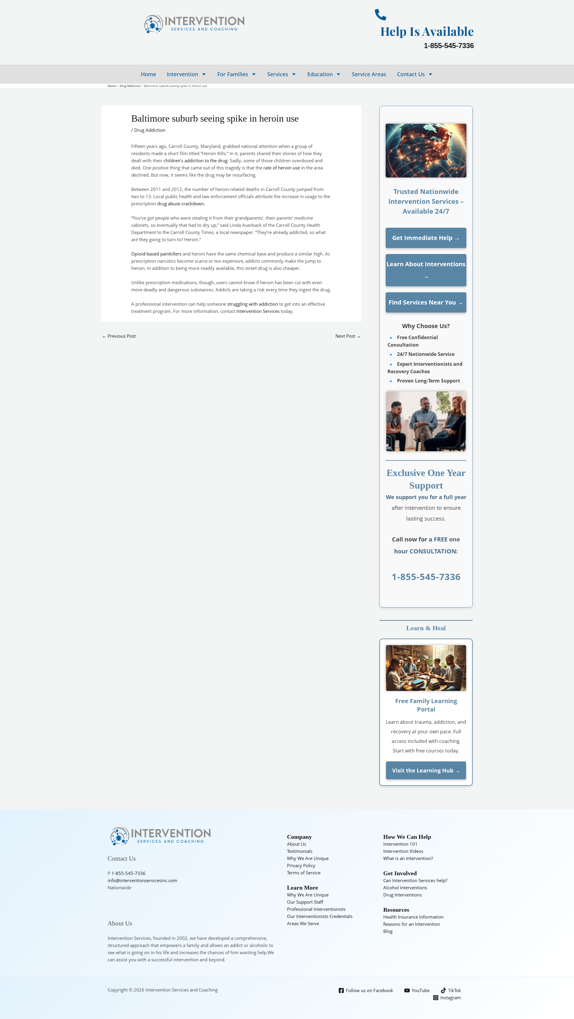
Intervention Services (258, 311)
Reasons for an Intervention (411, 924)
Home (148, 74)
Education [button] (320, 74)
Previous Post (119, 336)
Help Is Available (427, 31)
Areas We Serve (303, 923)
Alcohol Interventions (405, 888)
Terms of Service (303, 873)
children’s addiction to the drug (196, 160)
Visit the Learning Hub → (426, 770)
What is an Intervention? (408, 858)
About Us (296, 844)
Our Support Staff (305, 902)
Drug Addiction (149, 130)
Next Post (348, 336)
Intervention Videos (403, 851)
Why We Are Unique (308, 858)
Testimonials (299, 851)
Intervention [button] (182, 74)
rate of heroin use (281, 168)
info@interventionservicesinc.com (142, 880)
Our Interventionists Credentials (319, 916)
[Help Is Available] (380, 14)
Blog (388, 931)
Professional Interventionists (316, 909)
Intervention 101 (400, 844)
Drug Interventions (402, 895)
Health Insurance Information (413, 917)
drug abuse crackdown (180, 203)
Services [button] (277, 74)
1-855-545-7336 (449, 46)
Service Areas (369, 74)
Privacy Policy (301, 865)
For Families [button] (232, 74)
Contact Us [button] (411, 74)
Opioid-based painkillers (156, 254)
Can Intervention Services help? (415, 880)
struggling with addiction (252, 304)
